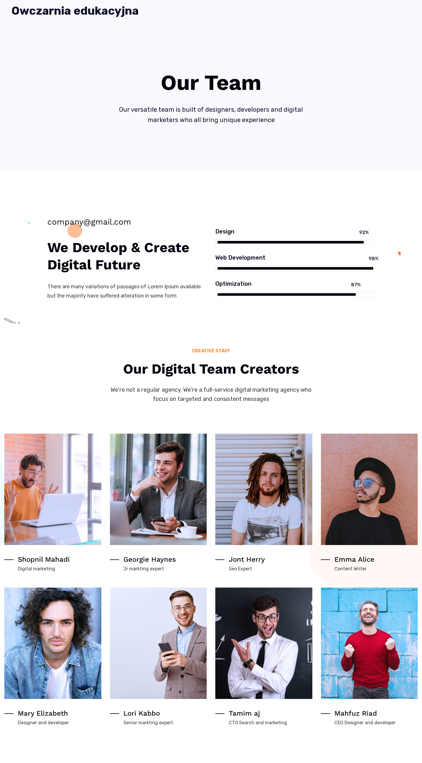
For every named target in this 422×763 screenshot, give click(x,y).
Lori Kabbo (141, 713)
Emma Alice (354, 559)
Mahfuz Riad (355, 713)
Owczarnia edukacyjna (75, 11)
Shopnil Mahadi (44, 559)
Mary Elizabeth (43, 713)
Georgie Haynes (149, 559)
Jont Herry (247, 559)
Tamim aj (244, 713)
